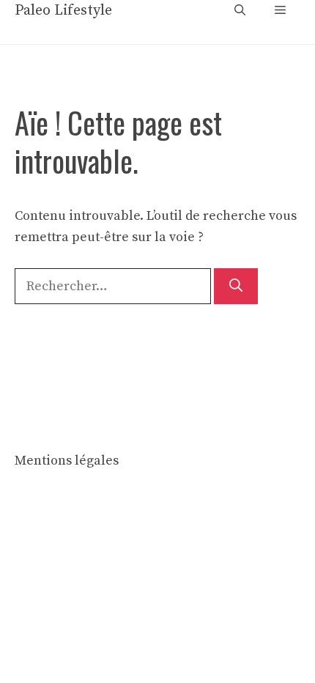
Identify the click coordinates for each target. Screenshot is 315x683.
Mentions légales (67, 460)
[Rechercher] (236, 286)
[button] (240, 11)
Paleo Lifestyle (63, 10)
